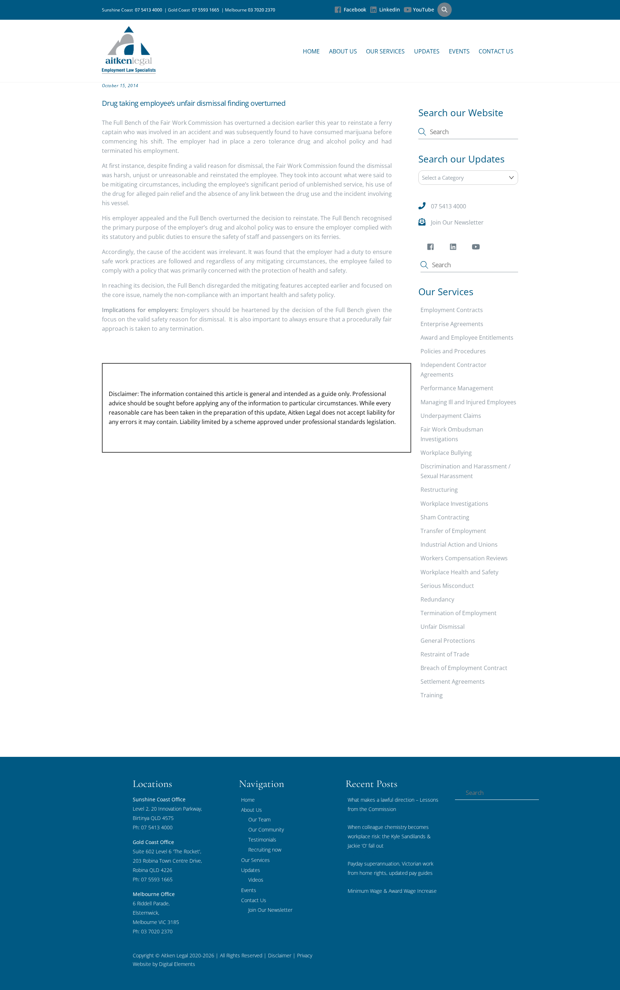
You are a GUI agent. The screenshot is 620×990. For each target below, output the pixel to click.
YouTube (423, 9)
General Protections (448, 641)
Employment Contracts (452, 310)
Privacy (304, 955)
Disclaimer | (282, 955)
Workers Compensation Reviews (464, 558)
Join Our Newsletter (457, 222)
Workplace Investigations (454, 504)
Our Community (266, 829)
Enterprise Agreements (452, 324)
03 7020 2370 (261, 10)
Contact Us (496, 51)
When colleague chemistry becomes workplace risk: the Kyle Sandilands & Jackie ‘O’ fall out (389, 836)
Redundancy (437, 599)
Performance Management (457, 388)
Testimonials (262, 839)
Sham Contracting (445, 517)
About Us (343, 51)
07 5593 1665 (206, 10)
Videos (255, 879)
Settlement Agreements (453, 681)
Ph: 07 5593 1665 (153, 879)
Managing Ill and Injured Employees (468, 402)
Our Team (259, 819)
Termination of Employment (459, 613)
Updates (427, 51)
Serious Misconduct (447, 586)
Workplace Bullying (446, 453)
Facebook (354, 9)
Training (432, 695)
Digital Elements (177, 964)
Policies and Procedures (453, 351)
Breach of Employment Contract (464, 668)
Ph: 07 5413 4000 (153, 827)
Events (459, 51)
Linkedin (389, 9)
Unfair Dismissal (443, 627)
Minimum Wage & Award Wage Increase (392, 890)
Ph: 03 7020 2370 (153, 931)
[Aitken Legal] (129, 70)
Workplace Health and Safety (459, 572)
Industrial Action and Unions (459, 544)
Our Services (385, 51)
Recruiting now (264, 849)
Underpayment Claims (451, 416)
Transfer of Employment (453, 531)
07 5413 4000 (149, 10)
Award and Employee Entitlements (467, 337)
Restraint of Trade (445, 654)
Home (311, 51)
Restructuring (439, 490)
